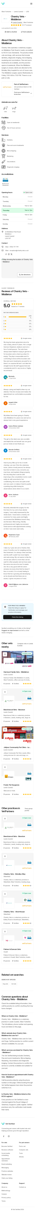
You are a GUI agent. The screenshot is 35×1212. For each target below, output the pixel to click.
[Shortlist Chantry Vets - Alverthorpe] (5, 894)
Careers (4, 1194)
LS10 (27, 11)
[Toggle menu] (31, 4)
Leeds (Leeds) (18, 11)
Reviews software (7, 1150)
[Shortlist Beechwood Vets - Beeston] (5, 692)
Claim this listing (17, 617)
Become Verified (7, 1146)
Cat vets (13, 984)
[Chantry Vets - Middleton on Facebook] (6, 254)
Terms (4, 1201)
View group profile (28, 809)
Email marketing (7, 1164)
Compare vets (23, 1150)
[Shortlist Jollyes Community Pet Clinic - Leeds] (5, 729)
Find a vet (22, 1146)
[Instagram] (9, 1136)
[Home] (3, 3)
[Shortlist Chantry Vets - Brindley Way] (5, 856)
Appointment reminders (6, 1160)
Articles (21, 1157)
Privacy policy (6, 1197)
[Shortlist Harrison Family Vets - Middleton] (5, 654)
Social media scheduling (6, 1154)
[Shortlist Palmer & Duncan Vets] (5, 931)
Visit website (27, 32)
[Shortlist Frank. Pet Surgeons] (5, 767)
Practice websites (7, 1171)
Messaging (5, 1167)
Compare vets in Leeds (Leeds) (25, 644)
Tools (21, 1153)
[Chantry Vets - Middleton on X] (11, 254)
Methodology (6, 1190)
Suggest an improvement (10, 630)
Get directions (26, 274)
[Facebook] (4, 1136)
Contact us (22, 1187)
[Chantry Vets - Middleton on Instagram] (9, 254)
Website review (7, 1174)
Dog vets (5, 984)
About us (4, 1187)
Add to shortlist (12, 32)
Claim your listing (7, 1178)
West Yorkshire (6, 11)
